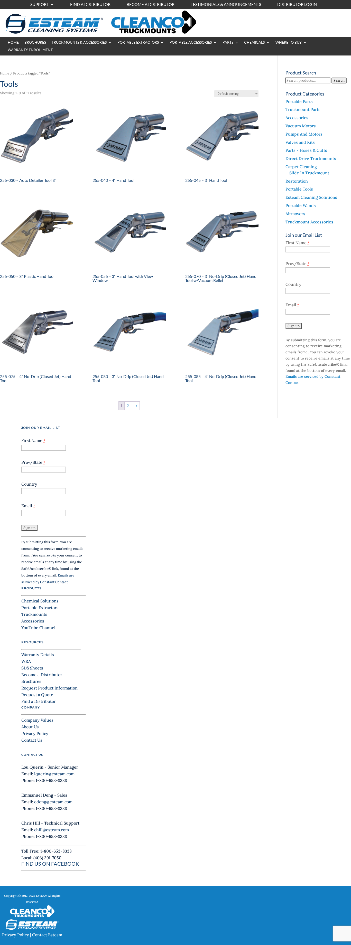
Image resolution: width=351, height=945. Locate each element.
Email (292, 304)
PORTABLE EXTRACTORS (138, 42)
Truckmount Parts (302, 109)
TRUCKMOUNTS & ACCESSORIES (79, 42)
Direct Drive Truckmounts (310, 158)
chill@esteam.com (51, 829)
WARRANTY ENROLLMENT (30, 50)
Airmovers (295, 213)
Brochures (31, 681)
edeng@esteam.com (53, 801)
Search (339, 80)
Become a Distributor (150, 5)
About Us (30, 726)
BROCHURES (35, 42)
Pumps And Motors (303, 134)
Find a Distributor (90, 5)
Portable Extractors (40, 607)
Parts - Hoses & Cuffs (306, 150)
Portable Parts (299, 101)
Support (39, 5)
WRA (26, 661)
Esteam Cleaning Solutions (311, 197)
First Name (297, 242)
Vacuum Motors (300, 125)
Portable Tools (299, 189)
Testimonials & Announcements (226, 5)
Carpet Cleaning (301, 166)
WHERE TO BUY (288, 42)
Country (293, 284)
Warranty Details (37, 654)
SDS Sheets (32, 667)
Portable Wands (300, 205)
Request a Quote (37, 694)
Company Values (37, 720)
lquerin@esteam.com (54, 773)
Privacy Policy (34, 733)
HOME (13, 42)
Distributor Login (297, 5)
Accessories (296, 117)
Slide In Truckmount (309, 172)
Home (4, 73)
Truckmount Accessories (309, 221)
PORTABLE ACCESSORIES (191, 42)
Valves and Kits (300, 142)
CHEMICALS (254, 42)
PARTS (228, 42)
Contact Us (31, 740)
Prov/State (297, 263)
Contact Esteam (47, 934)
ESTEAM (41, 895)
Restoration (296, 181)
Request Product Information (49, 688)
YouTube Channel (38, 627)
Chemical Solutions (40, 600)
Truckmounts (34, 614)
